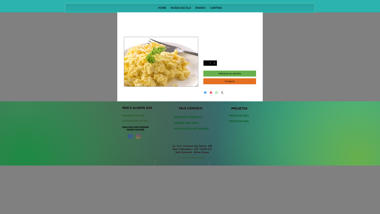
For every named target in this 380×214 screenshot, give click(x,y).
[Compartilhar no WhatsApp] (216, 92)
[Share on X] (222, 92)
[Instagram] (138, 136)
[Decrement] (206, 63)
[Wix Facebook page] (130, 136)
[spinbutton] (210, 63)
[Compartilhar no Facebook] (205, 92)
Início (127, 26)
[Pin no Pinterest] (211, 92)
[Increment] (215, 63)
